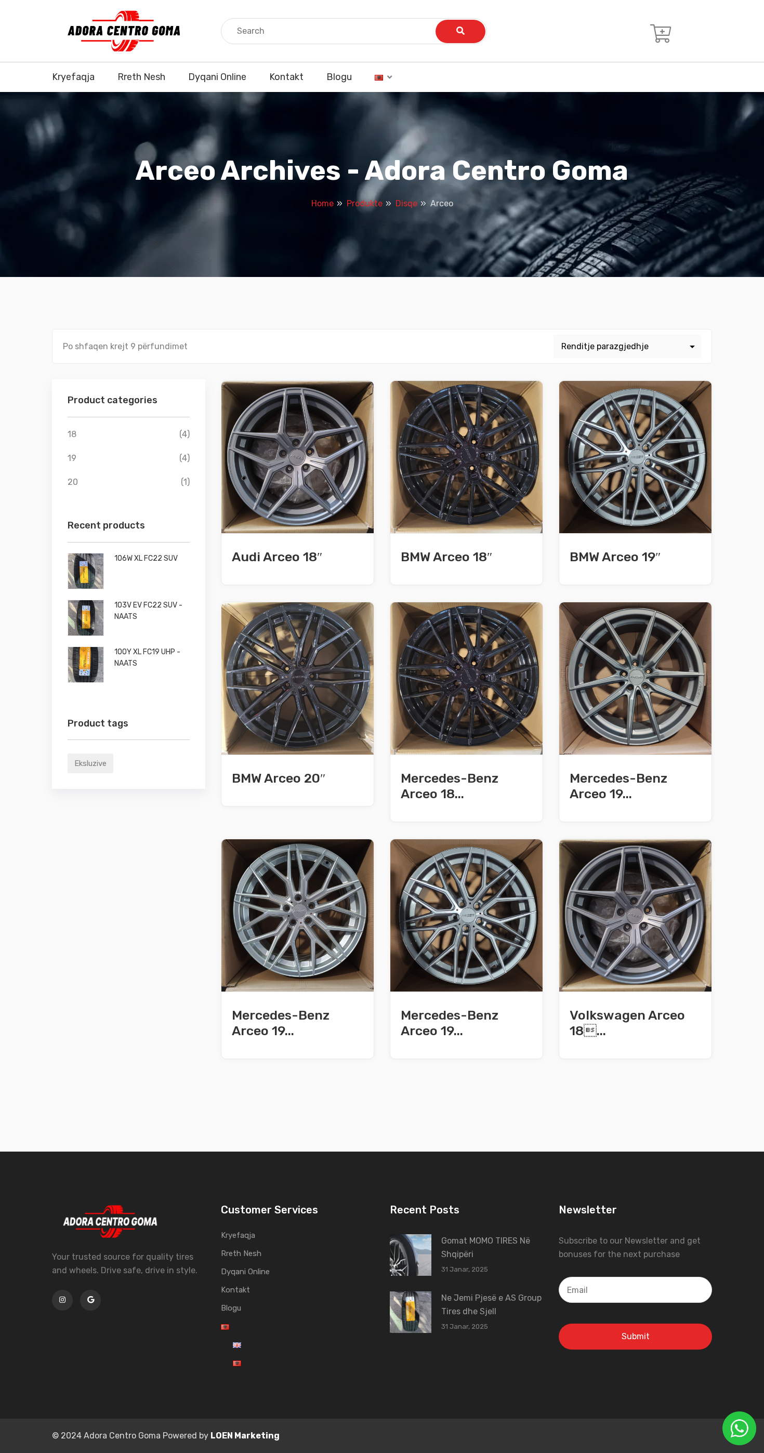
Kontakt (286, 77)
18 (72, 434)
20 (73, 482)
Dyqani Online (217, 77)
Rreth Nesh (141, 77)
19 (72, 458)
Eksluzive (90, 763)
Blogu (339, 77)
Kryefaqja (73, 77)
